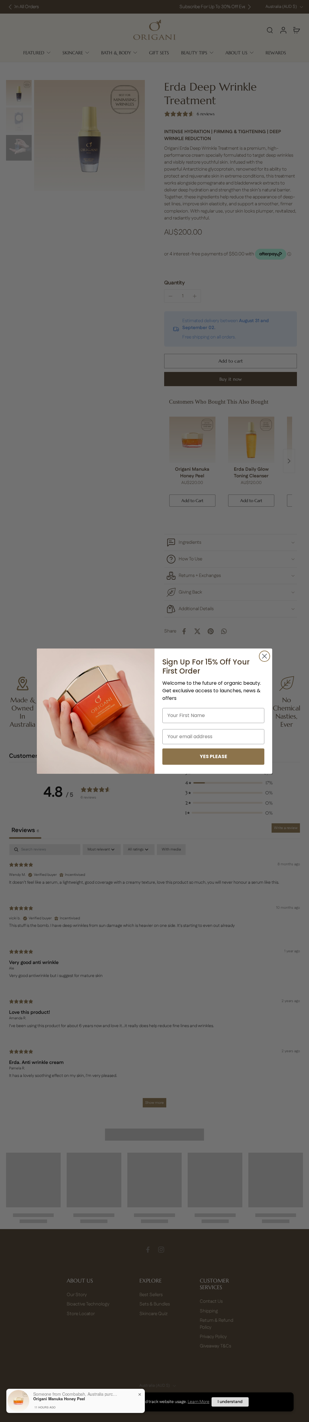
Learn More (198, 1402)
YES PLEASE (213, 756)
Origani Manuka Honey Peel (59, 1398)
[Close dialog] (264, 656)
